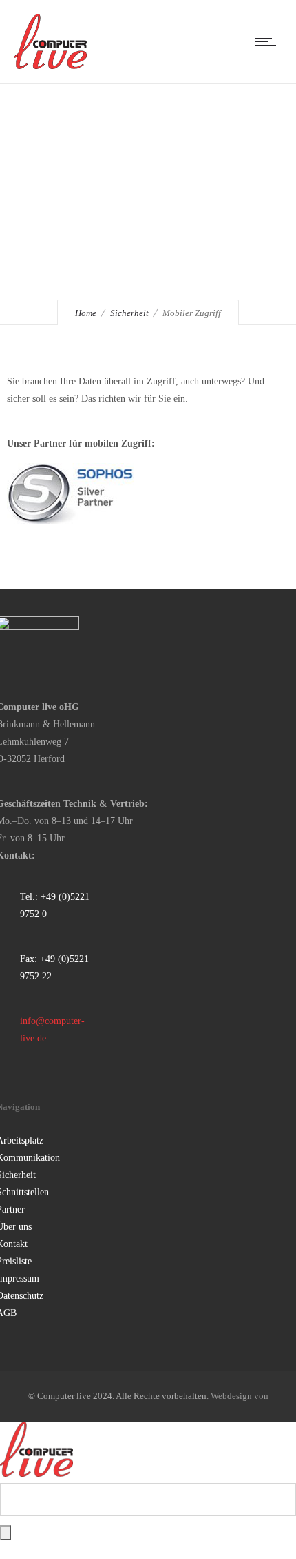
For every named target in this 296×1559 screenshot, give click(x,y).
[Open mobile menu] (268, 41)
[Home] (50, 66)
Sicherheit (129, 313)
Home (85, 313)
